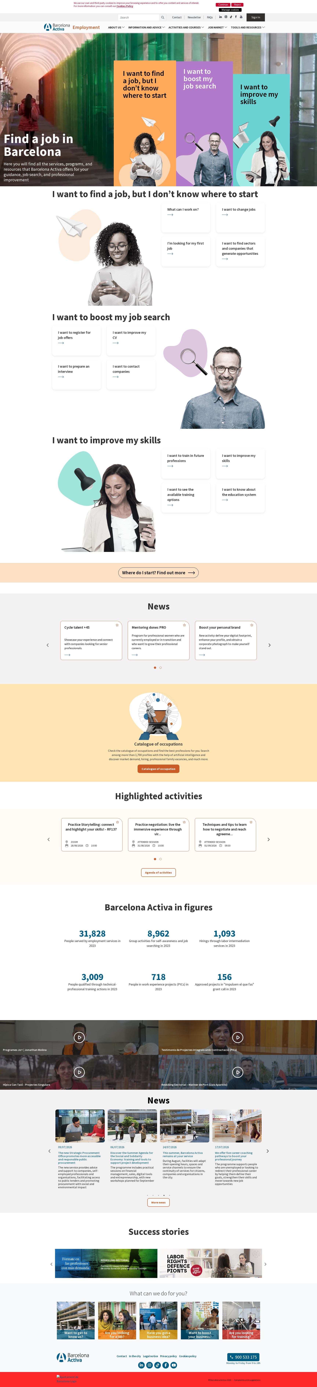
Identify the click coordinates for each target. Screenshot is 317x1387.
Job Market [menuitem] (216, 27)
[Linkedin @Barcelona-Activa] (220, 17)
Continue (223, 4)
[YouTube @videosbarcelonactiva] (241, 17)
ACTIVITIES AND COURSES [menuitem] (185, 27)
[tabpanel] (91, 640)
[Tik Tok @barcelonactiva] (231, 17)
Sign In (256, 17)
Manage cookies (230, 9)
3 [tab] (158, 1195)
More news (158, 1202)
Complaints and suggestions (247, 1380)
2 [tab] (153, 1195)
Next (265, 1264)
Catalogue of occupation (158, 769)
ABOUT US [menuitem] (115, 27)
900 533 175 (246, 1357)
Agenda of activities (158, 872)
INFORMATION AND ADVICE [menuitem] (145, 27)
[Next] (269, 645)
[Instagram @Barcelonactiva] (226, 17)
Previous (51, 1264)
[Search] (163, 17)
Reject (237, 4)
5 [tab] (169, 1195)
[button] (79, 1037)
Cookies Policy (124, 6)
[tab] (155, 668)
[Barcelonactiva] (57, 27)
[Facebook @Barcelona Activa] (236, 17)
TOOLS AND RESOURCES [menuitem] (246, 27)
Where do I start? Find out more (155, 573)
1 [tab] (147, 1195)
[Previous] (47, 645)
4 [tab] (164, 1195)
